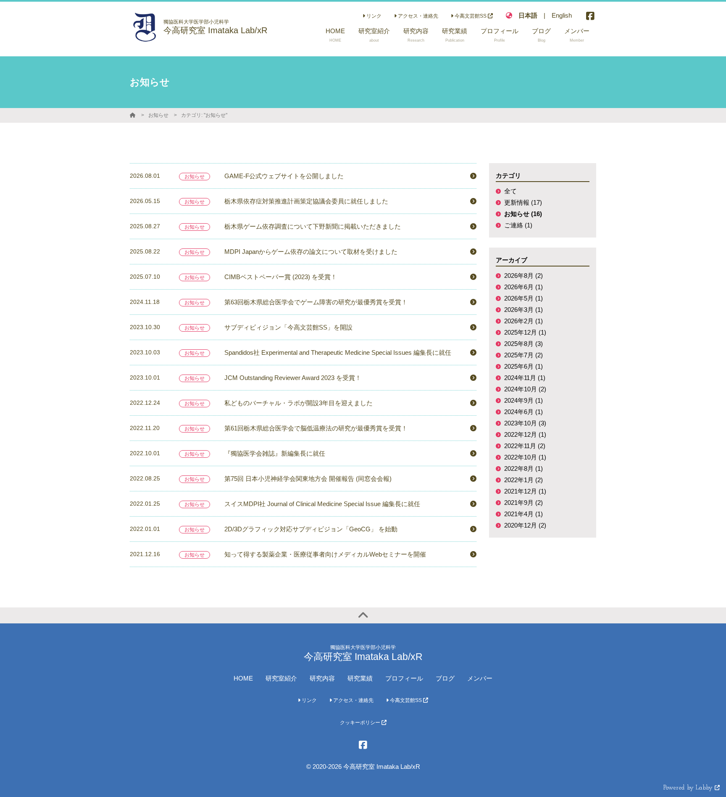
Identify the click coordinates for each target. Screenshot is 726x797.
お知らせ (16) (523, 213)
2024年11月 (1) (524, 377)
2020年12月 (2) (525, 525)
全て (510, 191)
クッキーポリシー (360, 723)
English (562, 15)
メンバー (479, 678)
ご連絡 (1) (518, 225)
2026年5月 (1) (523, 298)
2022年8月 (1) (523, 468)
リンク (373, 16)
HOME (243, 678)
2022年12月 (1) (525, 434)
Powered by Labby (689, 788)
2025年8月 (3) (523, 343)
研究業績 (360, 678)
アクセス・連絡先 (417, 16)
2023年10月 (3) (525, 423)
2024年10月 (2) (525, 389)
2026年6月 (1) (523, 286)
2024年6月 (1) (523, 411)
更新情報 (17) (523, 202)
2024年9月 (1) (523, 400)
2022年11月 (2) (524, 445)
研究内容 (322, 678)
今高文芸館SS (470, 16)
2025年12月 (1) (525, 332)
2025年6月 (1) (523, 366)
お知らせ (158, 115)
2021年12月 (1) (525, 491)
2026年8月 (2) (523, 275)
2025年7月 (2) (523, 355)
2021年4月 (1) (523, 513)
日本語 (527, 15)
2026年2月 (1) (523, 321)
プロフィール (404, 678)
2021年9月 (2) (523, 502)
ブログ (445, 678)
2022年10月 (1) (525, 457)
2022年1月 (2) (523, 479)
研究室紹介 (281, 678)
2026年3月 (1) (523, 309)
